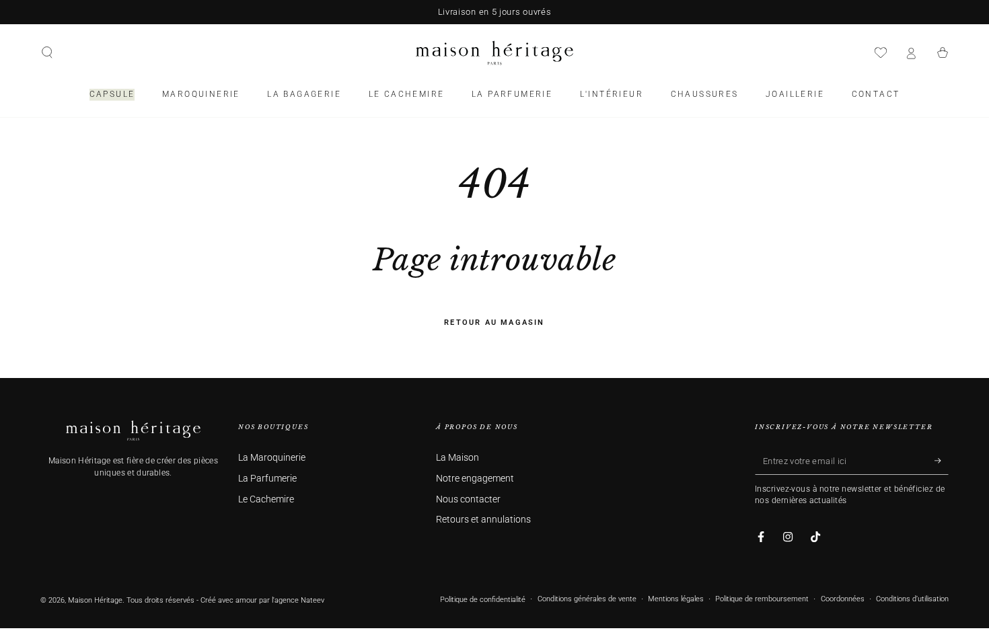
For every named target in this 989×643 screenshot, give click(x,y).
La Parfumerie (267, 478)
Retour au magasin (494, 322)
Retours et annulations (483, 519)
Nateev (312, 600)
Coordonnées (843, 599)
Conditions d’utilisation (912, 599)
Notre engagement (475, 478)
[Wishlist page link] (881, 52)
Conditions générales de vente (587, 599)
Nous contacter (468, 499)
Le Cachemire (266, 499)
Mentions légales (676, 599)
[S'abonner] (942, 460)
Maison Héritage (95, 600)
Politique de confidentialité (482, 599)
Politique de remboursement (762, 599)
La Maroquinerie (271, 457)
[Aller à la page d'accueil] (494, 52)
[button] (47, 52)
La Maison (457, 457)
